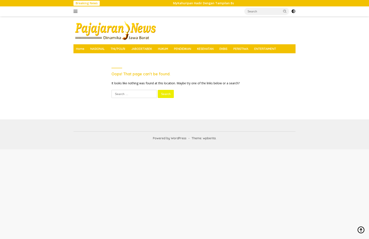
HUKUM (163, 49)
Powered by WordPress (169, 138)
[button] (285, 11)
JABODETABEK (141, 49)
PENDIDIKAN (182, 49)
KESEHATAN (205, 49)
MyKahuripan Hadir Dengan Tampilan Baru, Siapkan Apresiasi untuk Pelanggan (231, 3)
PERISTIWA (240, 49)
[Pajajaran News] (115, 30)
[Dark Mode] (293, 11)
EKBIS (223, 49)
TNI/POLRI (118, 49)
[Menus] (76, 11)
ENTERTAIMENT (265, 49)
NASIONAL (97, 49)
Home (80, 49)
